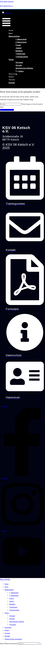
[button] (6, 21)
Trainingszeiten (22, 57)
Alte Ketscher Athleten (24, 68)
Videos (11, 77)
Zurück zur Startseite (7, 110)
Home (11, 31)
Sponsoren (13, 74)
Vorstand (19, 62)
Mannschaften (14, 36)
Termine (12, 80)
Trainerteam (20, 54)
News (11, 33)
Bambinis (19, 51)
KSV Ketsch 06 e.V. (6, 6)
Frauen (18, 45)
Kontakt (12, 83)
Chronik (19, 65)
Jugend (18, 48)
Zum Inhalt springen (6, 1)
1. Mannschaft (21, 39)
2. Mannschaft (21, 42)
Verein (11, 60)
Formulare (20, 71)
